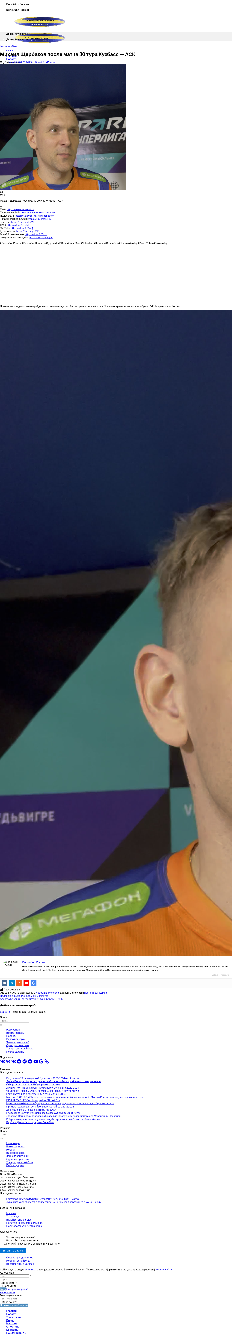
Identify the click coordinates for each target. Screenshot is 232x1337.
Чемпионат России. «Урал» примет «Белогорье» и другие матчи (42, 1090)
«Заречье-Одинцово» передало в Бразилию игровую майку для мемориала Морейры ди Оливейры (63, 1115)
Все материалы (15, 1032)
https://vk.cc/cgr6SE (27, 231)
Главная (11, 1310)
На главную (13, 1029)
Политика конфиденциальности (24, 1222)
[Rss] (19, 983)
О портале (12, 1326)
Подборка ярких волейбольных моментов (24, 995)
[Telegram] (12, 983)
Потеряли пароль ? (17, 1288)
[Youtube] (26, 983)
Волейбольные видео (19, 1219)
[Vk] (4, 983)
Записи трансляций (17, 1042)
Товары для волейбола (19, 1048)
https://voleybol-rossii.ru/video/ (38, 212)
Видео (10, 1320)
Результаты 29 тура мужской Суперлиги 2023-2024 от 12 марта (42, 1078)
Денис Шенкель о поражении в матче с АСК (31, 1109)
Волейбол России (45, 62)
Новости (11, 58)
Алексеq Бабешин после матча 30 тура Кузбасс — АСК (31, 998)
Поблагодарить (15, 1051)
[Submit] (1, 1138)
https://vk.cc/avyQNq (41, 237)
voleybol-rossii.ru (220, 974)
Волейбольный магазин (20, 1263)
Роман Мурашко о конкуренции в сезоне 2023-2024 (35, 1093)
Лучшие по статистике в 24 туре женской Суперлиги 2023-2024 (42, 1087)
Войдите (5, 1011)
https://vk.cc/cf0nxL (36, 234)
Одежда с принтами (17, 1045)
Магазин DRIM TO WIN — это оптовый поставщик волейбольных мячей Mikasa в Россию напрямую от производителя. (74, 1097)
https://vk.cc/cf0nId (18, 224)
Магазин (11, 1213)
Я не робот (10, 1282)
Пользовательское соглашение (24, 1225)
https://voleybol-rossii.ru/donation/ (35, 215)
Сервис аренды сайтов (19, 1257)
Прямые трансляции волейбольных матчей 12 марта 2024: (40, 1106)
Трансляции (13, 1216)
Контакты (12, 1329)
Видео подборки (15, 1038)
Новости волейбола (8, 46)
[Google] (33, 983)
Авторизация (7, 1292)
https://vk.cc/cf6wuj (22, 228)
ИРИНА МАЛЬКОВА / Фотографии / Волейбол (33, 1100)
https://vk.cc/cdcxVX (22, 221)
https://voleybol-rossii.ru (20, 209)
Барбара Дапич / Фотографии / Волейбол (30, 1122)
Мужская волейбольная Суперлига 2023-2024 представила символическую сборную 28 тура (60, 1103)
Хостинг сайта (163, 1269)
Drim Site (30, 1269)
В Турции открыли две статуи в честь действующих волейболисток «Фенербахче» (53, 1119)
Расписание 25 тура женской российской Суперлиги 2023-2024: (43, 1112)
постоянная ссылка (95, 992)
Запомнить (10, 1285)
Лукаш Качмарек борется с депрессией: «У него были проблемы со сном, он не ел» (53, 1081)
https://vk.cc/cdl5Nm (39, 218)
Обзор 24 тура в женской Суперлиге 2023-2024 (33, 1084)
